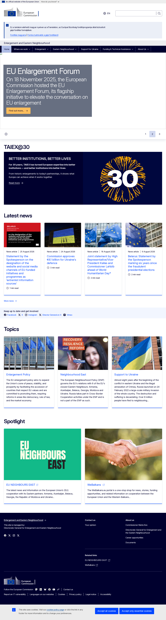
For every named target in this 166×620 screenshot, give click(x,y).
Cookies (61, 594)
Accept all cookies (106, 611)
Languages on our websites (42, 594)
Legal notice (91, 594)
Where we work (21, 49)
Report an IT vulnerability (15, 594)
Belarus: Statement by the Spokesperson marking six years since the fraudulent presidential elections (142, 263)
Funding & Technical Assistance (117, 49)
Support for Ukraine (89, 49)
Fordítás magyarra (18, 35)
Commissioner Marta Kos (136, 525)
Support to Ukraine (126, 374)
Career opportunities (134, 537)
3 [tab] (159, 134)
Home (6, 49)
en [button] (108, 13)
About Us (142, 49)
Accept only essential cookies (137, 611)
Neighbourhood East (73, 374)
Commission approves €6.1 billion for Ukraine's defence (61, 260)
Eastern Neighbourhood (63, 49)
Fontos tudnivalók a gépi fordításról (43, 35)
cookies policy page (55, 609)
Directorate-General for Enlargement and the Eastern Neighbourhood (143, 531)
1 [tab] (145, 134)
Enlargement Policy (18, 374)
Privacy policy (75, 594)
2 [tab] (152, 134)
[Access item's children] (30, 49)
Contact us (68, 589)
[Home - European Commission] (23, 12)
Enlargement (40, 49)
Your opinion (90, 525)
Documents (131, 542)
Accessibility (105, 594)
